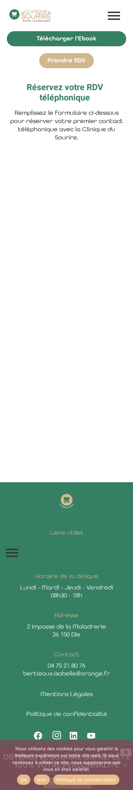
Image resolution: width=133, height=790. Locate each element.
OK (23, 779)
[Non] (124, 765)
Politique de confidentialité (86, 779)
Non (41, 779)
